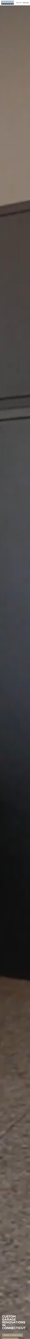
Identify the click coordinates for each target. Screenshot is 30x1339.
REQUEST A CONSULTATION (12, 1335)
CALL (18, 2)
